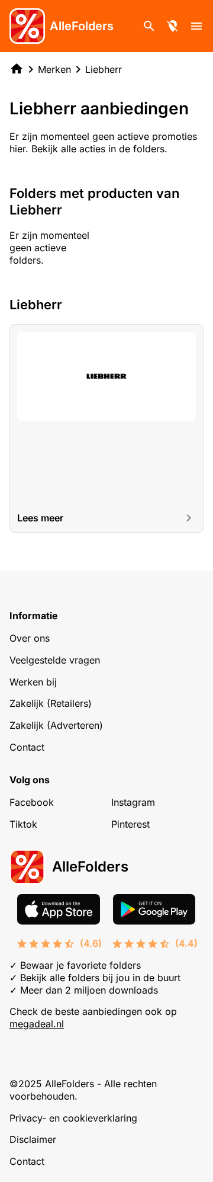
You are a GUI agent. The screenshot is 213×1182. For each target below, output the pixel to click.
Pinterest (130, 824)
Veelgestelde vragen (54, 660)
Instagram (133, 802)
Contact (26, 747)
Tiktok (23, 824)
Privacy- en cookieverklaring (73, 1118)
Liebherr (103, 69)
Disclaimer (32, 1139)
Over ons (29, 638)
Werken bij (33, 682)
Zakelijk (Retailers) (50, 703)
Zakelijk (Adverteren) (56, 725)
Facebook (31, 802)
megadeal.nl (36, 1024)
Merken (54, 69)
